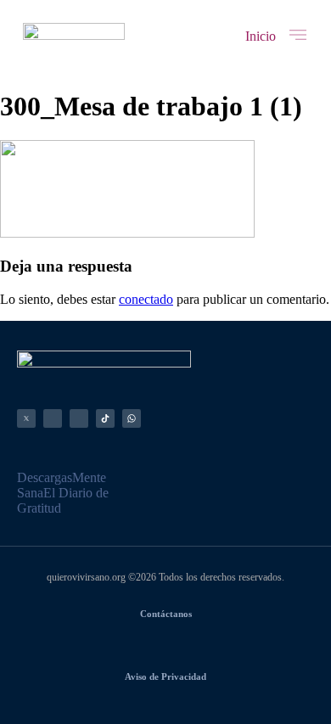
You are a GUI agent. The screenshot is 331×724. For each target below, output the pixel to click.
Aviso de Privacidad (165, 676)
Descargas (44, 477)
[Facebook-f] (52, 418)
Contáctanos (166, 614)
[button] (260, 36)
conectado (146, 299)
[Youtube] (79, 418)
